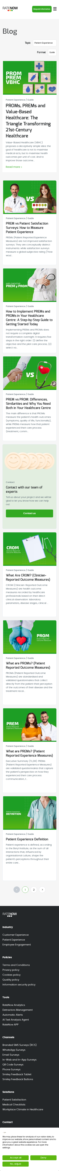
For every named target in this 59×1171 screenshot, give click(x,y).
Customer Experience (15, 935)
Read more (13, 167)
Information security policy (18, 984)
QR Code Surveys (12, 1064)
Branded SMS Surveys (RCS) (19, 1045)
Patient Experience (13, 940)
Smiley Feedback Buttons (17, 1079)
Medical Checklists (13, 1104)
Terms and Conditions (16, 965)
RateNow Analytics (13, 1005)
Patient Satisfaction (14, 1100)
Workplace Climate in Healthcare (22, 1109)
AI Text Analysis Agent (15, 1020)
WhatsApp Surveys (13, 1050)
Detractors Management (17, 1010)
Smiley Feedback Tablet (16, 1074)
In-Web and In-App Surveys (19, 1060)
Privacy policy (10, 970)
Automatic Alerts (12, 1015)
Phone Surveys (11, 1069)
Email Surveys (10, 1055)
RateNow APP (10, 1024)
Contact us (29, 513)
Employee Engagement (16, 944)
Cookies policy (11, 975)
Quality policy (10, 980)
